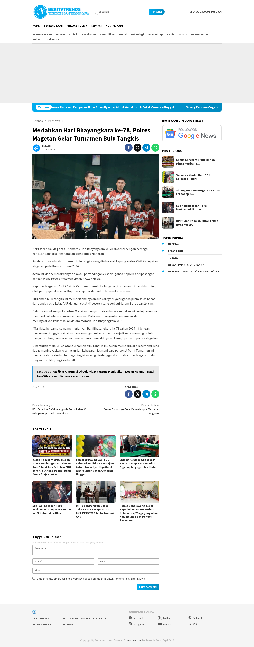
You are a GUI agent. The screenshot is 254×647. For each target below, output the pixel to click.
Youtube (167, 624)
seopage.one (134, 640)
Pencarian (157, 11)
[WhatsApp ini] (155, 148)
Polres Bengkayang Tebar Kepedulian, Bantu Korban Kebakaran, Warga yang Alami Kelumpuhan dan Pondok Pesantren (139, 513)
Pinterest (197, 618)
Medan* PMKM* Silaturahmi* (186, 264)
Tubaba (173, 258)
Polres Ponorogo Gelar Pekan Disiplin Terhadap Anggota (131, 409)
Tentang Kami (41, 618)
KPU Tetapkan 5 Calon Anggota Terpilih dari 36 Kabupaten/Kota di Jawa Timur (59, 409)
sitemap (68, 624)
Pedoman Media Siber (76, 618)
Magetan (173, 244)
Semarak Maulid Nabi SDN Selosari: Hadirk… (193, 177)
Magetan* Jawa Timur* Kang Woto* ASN (193, 271)
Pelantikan (175, 251)
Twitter (166, 618)
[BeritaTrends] (61, 11)
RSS (195, 624)
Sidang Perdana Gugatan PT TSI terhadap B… (198, 192)
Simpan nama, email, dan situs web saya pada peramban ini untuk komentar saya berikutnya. (91, 578)
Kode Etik (99, 618)
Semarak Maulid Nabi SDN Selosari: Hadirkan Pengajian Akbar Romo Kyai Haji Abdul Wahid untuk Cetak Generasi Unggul (95, 467)
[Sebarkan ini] (129, 148)
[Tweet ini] (137, 148)
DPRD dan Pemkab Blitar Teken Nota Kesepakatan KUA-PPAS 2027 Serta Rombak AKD (95, 511)
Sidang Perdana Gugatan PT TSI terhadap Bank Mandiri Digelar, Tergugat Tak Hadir (138, 463)
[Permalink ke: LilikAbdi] (36, 147)
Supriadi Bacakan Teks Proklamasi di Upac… (191, 207)
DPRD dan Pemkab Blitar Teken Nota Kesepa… (197, 222)
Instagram (138, 624)
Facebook (138, 618)
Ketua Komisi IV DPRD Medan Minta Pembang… (195, 161)
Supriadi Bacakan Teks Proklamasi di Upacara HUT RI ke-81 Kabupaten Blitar (51, 509)
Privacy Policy (41, 624)
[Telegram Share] (146, 148)
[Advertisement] (127, 73)
